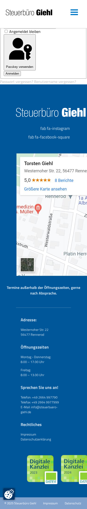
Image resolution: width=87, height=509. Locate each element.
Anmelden (12, 73)
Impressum (28, 434)
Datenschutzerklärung (36, 439)
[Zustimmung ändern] (9, 494)
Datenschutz (73, 503)
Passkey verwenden (19, 67)
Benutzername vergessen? (55, 81)
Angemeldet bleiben (25, 31)
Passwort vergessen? (17, 81)
